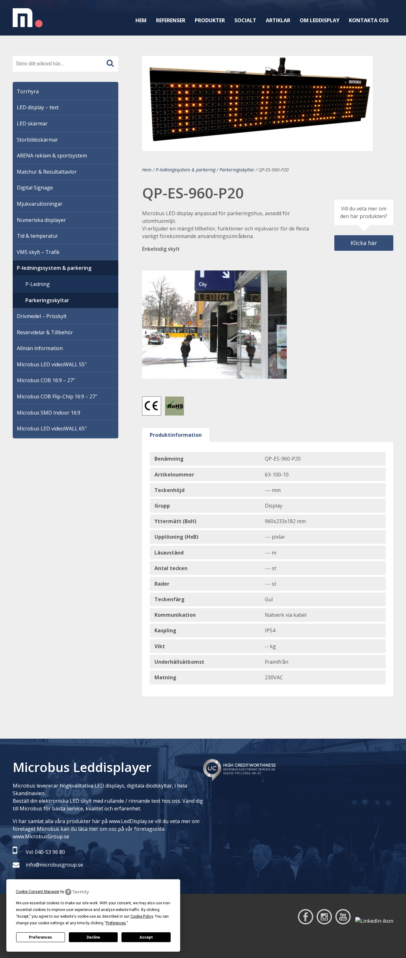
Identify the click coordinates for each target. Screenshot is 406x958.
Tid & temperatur (37, 235)
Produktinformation (176, 434)
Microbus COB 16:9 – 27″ (46, 380)
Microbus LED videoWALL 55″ (52, 364)
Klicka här (363, 243)
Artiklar (278, 20)
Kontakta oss (369, 20)
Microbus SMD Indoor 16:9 (48, 412)
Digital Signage (35, 187)
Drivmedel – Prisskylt (42, 316)
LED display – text (38, 107)
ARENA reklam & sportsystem (52, 155)
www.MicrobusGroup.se (41, 836)
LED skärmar (32, 123)
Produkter (210, 20)
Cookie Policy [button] (141, 916)
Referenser (170, 20)
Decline (93, 937)
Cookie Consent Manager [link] (37, 891)
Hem (141, 20)
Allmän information (40, 348)
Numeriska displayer (41, 219)
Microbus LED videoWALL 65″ (52, 428)
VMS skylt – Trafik (38, 252)
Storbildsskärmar (37, 139)
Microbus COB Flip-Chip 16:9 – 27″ (57, 396)
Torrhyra (28, 91)
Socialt (245, 20)
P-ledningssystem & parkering (185, 170)
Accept (146, 937)
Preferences (40, 937)
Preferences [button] (116, 923)
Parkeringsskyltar (236, 170)
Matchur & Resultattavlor (47, 171)
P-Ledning (37, 284)
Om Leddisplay (319, 20)
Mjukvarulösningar (39, 203)
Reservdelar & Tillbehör (45, 332)
